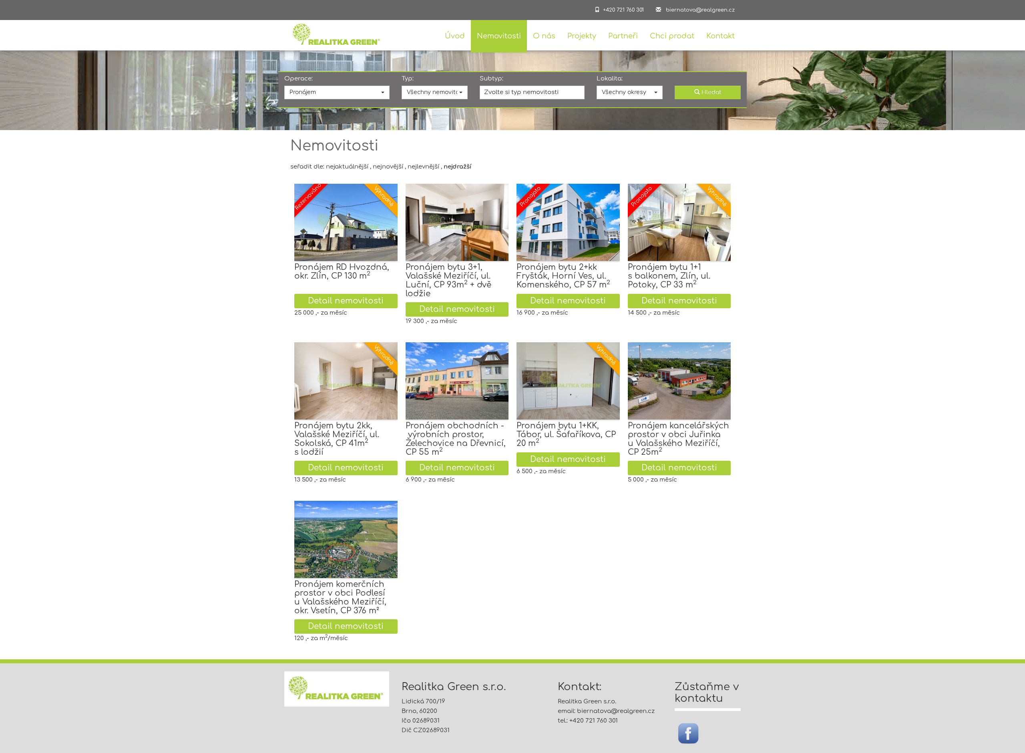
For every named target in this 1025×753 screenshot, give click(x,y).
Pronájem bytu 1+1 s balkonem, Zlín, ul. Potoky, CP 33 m (669, 276)
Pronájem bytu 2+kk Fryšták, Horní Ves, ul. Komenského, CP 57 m (563, 276)
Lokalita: (610, 78)
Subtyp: (491, 78)
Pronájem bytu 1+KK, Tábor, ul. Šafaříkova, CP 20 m (566, 434)
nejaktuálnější (347, 166)
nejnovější (388, 166)
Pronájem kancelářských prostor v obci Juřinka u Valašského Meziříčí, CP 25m (678, 439)
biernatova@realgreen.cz (616, 711)
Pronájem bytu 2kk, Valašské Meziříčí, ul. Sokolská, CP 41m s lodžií (336, 439)
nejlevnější (423, 166)
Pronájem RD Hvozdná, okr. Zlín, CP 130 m (341, 272)
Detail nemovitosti (346, 300)
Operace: (298, 78)
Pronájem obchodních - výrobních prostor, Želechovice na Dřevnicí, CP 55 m (456, 439)
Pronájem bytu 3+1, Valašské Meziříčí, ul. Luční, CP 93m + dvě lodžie (448, 280)
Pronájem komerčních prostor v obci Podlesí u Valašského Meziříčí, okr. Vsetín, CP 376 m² (340, 597)
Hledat (711, 92)
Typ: (408, 78)
